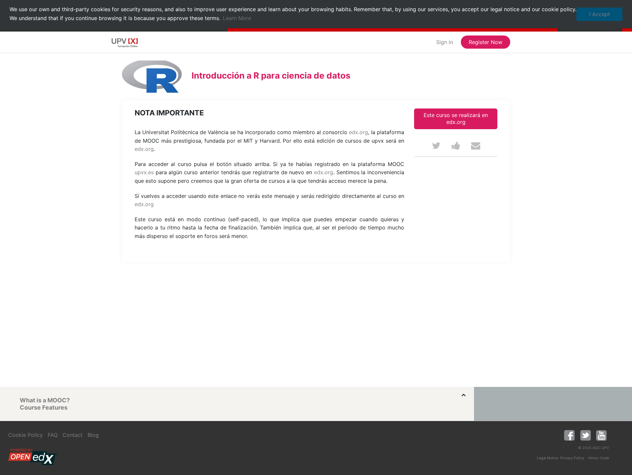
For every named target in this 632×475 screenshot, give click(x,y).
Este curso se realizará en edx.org (456, 118)
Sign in (444, 42)
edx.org (358, 132)
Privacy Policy (572, 458)
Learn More (237, 18)
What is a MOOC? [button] (45, 400)
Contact (73, 435)
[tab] (242, 400)
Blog (93, 435)
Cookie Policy (25, 435)
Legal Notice (547, 458)
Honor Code (598, 458)
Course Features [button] (43, 407)
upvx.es (144, 172)
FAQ (53, 435)
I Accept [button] (599, 14)
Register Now (485, 42)
